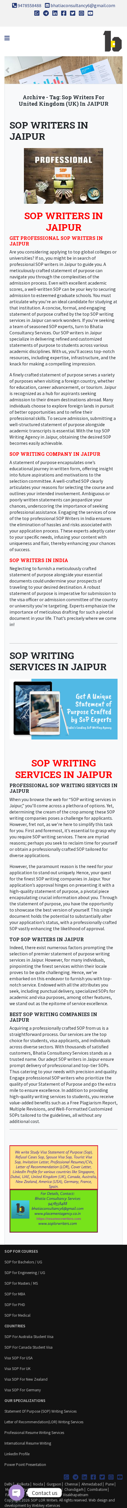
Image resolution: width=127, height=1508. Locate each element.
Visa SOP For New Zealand (26, 1379)
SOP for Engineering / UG (24, 1272)
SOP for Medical (17, 1315)
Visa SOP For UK (17, 1368)
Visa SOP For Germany (22, 1389)
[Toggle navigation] (7, 38)
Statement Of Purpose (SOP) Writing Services (40, 1411)
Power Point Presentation (25, 1464)
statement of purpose (31, 593)
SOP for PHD (14, 1304)
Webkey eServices (46, 1505)
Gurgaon (54, 1483)
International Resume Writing (27, 1443)
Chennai (71, 1483)
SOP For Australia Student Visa (28, 1336)
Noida (38, 1483)
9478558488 (29, 5)
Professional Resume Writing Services (34, 1432)
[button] (7, 70)
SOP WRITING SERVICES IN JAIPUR (58, 661)
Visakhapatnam (75, 1494)
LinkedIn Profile (17, 1453)
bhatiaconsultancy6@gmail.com (83, 5)
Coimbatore (97, 1489)
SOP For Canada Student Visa (28, 1347)
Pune (109, 1483)
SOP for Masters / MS (21, 1283)
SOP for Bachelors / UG (23, 1261)
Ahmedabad (92, 1483)
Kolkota (23, 1483)
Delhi (8, 1483)
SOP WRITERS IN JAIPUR (48, 130)
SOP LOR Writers (44, 1499)
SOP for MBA (14, 1293)
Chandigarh (74, 1489)
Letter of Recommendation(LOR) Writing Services (43, 1421)
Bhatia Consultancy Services (61, 1053)
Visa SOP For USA (18, 1357)
